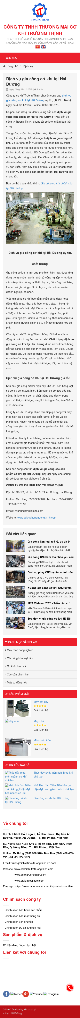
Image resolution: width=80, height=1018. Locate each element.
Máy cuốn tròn (42, 740)
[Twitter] (16, 994)
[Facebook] (6, 994)
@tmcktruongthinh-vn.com (40, 863)
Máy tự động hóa (16, 682)
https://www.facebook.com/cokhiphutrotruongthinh (44, 886)
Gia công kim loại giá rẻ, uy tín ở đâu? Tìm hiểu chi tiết (49, 541)
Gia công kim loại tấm (19, 658)
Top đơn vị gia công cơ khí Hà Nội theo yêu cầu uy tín (49, 618)
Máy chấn (39, 721)
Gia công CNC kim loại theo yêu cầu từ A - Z (51, 557)
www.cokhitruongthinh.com (30, 875)
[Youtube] (36, 994)
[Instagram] (51, 994)
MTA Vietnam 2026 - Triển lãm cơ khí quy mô (49, 603)
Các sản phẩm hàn (17, 674)
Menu (12, 58)
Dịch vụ (28, 66)
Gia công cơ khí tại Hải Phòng (51, 798)
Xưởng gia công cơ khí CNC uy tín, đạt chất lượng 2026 (50, 588)
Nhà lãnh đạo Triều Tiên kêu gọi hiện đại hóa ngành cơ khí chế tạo (54, 787)
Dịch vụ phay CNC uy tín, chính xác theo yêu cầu (50, 572)
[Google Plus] (25, 994)
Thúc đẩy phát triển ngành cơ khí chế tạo (53, 774)
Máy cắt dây (41, 702)
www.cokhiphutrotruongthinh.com (36, 517)
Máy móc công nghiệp (19, 650)
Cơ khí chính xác (16, 666)
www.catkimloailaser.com (29, 880)
